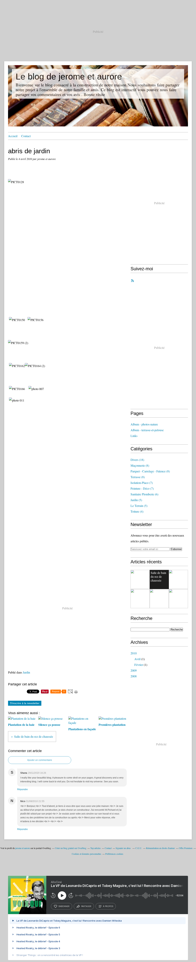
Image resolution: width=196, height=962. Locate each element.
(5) (136, 500)
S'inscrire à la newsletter (24, 703)
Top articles (95, 848)
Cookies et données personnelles (86, 853)
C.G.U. (138, 848)
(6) (144, 494)
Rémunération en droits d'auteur (160, 848)
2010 (134, 653)
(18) (137, 460)
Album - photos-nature (144, 424)
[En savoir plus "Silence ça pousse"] (159, 598)
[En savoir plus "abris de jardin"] (140, 579)
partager (86, 906)
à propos (108, 906)
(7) (142, 483)
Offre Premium (185, 848)
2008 (134, 676)
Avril (137, 659)
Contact (26, 136)
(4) (137, 511)
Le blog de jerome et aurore (69, 76)
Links (134, 436)
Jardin (26, 672)
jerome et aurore (22, 848)
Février (138, 665)
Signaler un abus (123, 848)
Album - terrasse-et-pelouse (147, 430)
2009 (134, 670)
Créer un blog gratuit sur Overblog (70, 848)
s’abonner (63, 906)
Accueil (12, 136)
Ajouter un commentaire (39, 760)
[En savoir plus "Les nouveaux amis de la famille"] (178, 598)
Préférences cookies (114, 853)
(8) (140, 465)
